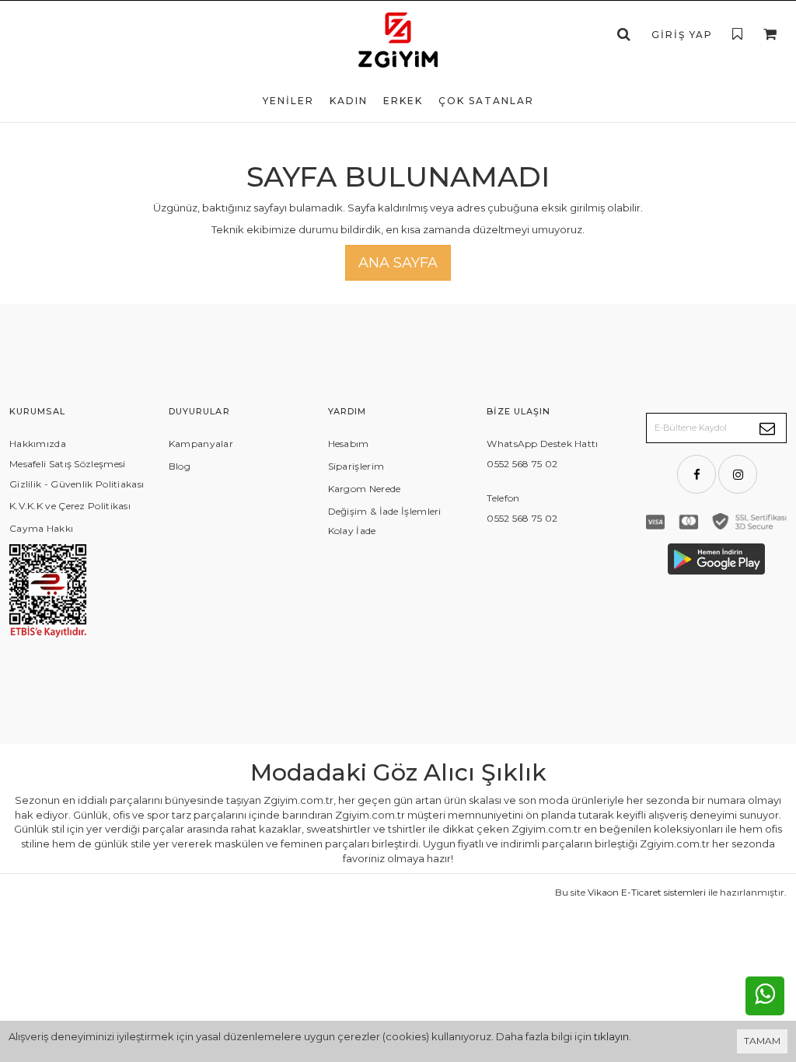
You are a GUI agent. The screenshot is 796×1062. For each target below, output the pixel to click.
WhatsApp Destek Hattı (542, 443)
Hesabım (348, 443)
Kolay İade (352, 530)
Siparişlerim (356, 466)
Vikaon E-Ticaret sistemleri (647, 892)
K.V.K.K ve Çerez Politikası (70, 506)
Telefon (503, 498)
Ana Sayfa (398, 262)
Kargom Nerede (364, 488)
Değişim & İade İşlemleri (385, 511)
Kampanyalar (201, 443)
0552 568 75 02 (522, 464)
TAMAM (762, 1040)
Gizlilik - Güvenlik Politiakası (76, 484)
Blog (179, 466)
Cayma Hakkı (41, 528)
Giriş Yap (682, 34)
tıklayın (611, 1036)
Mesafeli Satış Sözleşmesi (67, 464)
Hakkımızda (37, 443)
